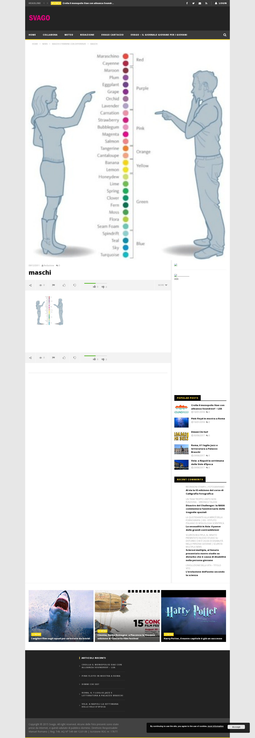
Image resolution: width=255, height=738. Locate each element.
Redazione (87, 34)
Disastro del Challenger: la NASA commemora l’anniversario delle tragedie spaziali (205, 509)
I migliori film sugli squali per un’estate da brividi (60, 638)
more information (216, 726)
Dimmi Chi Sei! (199, 431)
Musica (56, 3)
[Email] (200, 3)
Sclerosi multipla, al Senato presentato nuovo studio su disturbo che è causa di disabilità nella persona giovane (206, 555)
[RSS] (206, 3)
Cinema (36, 634)
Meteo (69, 34)
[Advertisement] (163, 17)
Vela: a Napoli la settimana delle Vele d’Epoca (207, 462)
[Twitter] (193, 3)
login (223, 3)
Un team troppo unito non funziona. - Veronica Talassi (201, 501)
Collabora (50, 34)
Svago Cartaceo (112, 34)
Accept (236, 726)
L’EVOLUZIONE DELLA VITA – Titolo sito (203, 567)
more (161, 285)
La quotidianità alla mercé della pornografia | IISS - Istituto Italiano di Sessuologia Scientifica (205, 520)
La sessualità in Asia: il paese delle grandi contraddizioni (203, 528)
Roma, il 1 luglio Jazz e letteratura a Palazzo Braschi (204, 449)
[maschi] (49, 310)
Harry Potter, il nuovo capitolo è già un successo (193, 638)
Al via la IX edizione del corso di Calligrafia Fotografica (204, 492)
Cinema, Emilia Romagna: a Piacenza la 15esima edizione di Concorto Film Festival (126, 636)
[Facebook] (187, 3)
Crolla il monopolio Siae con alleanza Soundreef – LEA (207, 407)
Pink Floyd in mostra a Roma (78, 3)
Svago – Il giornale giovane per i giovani (159, 34)
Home (32, 34)
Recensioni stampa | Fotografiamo (205, 486)
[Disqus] (98, 425)
